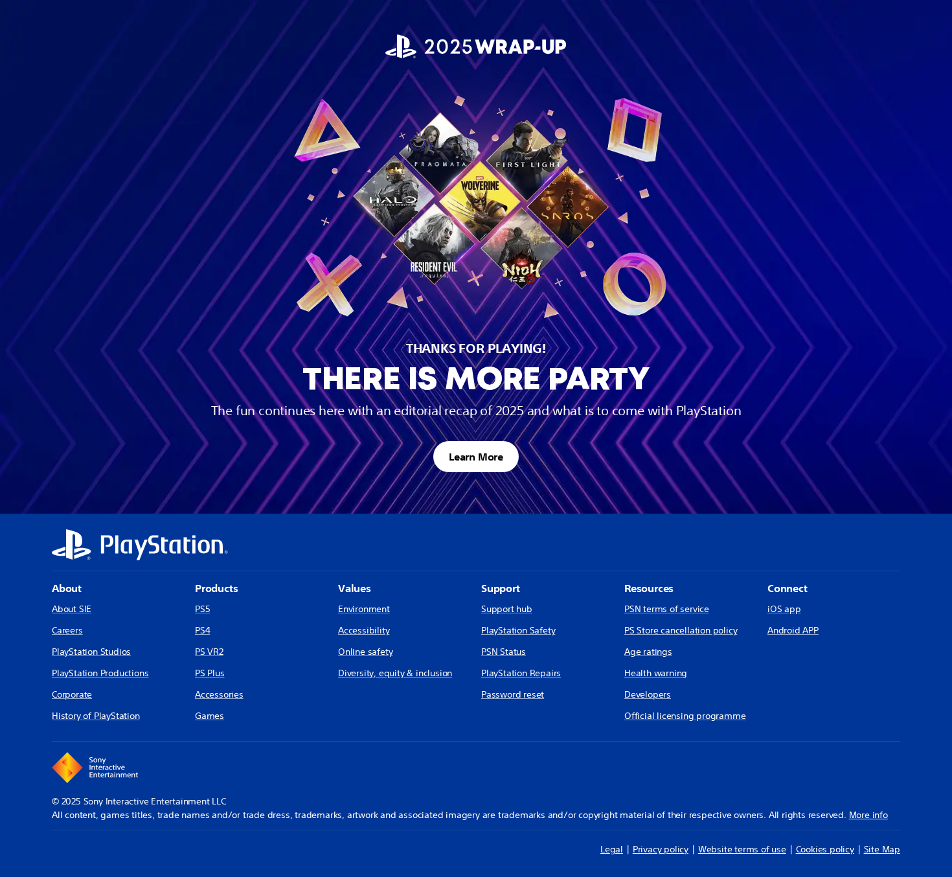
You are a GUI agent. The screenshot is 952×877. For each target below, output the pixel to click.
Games (209, 716)
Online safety (365, 651)
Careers (67, 630)
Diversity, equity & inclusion (395, 673)
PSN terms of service (666, 609)
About (67, 588)
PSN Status (503, 651)
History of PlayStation (96, 716)
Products (216, 588)
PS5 (202, 609)
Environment (364, 609)
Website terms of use (742, 849)
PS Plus (210, 673)
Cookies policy (825, 849)
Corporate (72, 694)
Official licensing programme (684, 716)
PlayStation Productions (100, 673)
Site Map (882, 849)
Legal (611, 849)
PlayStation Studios (91, 651)
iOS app (784, 609)
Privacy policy (660, 849)
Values (354, 588)
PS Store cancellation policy (680, 630)
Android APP (793, 630)
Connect (787, 588)
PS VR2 (209, 651)
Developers (647, 694)
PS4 (202, 630)
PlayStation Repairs (521, 673)
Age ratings (648, 651)
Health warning (655, 673)
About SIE (71, 609)
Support (500, 588)
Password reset (512, 694)
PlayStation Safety (518, 630)
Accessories (219, 694)
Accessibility (363, 630)
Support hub (506, 609)
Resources (649, 588)
